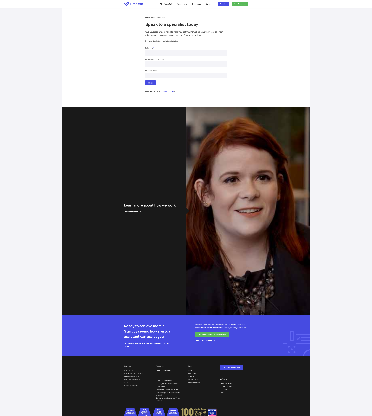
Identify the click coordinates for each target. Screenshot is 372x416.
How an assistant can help (133, 373)
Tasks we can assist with (133, 379)
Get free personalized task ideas (212, 334)
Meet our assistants (131, 376)
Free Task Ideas (240, 4)
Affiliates (191, 376)
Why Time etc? (166, 4)
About (190, 370)
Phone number (151, 70)
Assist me (223, 4)
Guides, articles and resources (167, 384)
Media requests (194, 382)
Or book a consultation (205, 341)
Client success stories (164, 381)
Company (210, 4)
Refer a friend (193, 379)
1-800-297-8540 (226, 383)
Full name (149, 48)
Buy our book (160, 387)
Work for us (192, 373)
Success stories (183, 4)
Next (150, 83)
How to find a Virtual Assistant (167, 390)
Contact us (224, 389)
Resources (196, 4)
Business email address (155, 59)
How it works (128, 370)
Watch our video (131, 212)
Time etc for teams (131, 385)
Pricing (126, 382)
